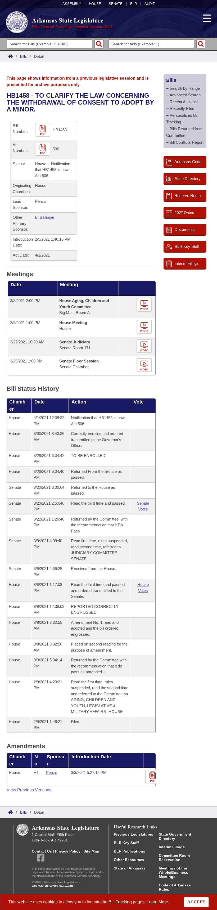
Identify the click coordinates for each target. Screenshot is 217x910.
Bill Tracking (120, 902)
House (95, 4)
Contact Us (42, 851)
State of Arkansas (130, 868)
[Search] (98, 43)
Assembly (71, 4)
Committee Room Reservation (174, 857)
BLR (133, 4)
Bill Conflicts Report (187, 142)
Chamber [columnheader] (17, 405)
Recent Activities (184, 102)
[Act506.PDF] (43, 149)
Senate (116, 4)
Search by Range (185, 88)
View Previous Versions (29, 790)
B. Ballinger (45, 217)
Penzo (40, 201)
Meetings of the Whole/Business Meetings (173, 872)
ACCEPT (196, 902)
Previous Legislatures (133, 834)
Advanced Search (185, 95)
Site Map (91, 851)
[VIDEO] (145, 305)
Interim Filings (172, 847)
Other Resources (129, 860)
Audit (149, 4)
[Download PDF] (153, 777)
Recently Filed (182, 108)
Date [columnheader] (16, 284)
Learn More (157, 902)
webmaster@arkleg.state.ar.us (53, 885)
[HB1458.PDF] (43, 130)
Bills (23, 56)
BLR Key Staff (126, 843)
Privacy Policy (67, 851)
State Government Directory (175, 836)
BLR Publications (129, 851)
